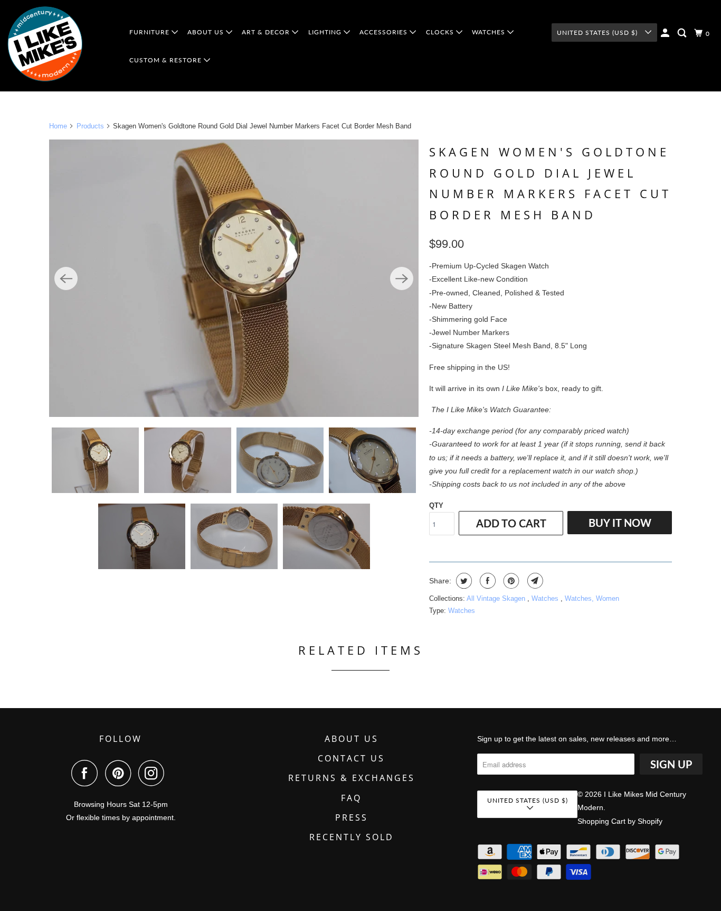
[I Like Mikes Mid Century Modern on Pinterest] (120, 773)
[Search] (683, 33)
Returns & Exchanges (351, 778)
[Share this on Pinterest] (510, 581)
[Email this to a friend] (534, 581)
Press (351, 817)
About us (351, 739)
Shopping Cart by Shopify (619, 821)
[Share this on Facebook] (486, 581)
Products (90, 126)
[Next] (401, 278)
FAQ (351, 798)
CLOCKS (441, 32)
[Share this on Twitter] (462, 581)
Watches (546, 598)
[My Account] (666, 33)
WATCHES (489, 32)
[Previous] (66, 278)
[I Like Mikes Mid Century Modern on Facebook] (87, 773)
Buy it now (620, 522)
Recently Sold (351, 837)
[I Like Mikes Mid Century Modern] (60, 45)
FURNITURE (150, 32)
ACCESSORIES (384, 32)
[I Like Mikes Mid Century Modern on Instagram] (154, 773)
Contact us (351, 758)
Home (58, 126)
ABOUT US (206, 32)
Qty (436, 505)
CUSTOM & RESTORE (166, 60)
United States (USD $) (598, 32)
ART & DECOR (267, 32)
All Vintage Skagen (497, 598)
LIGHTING (326, 32)
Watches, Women (592, 598)
